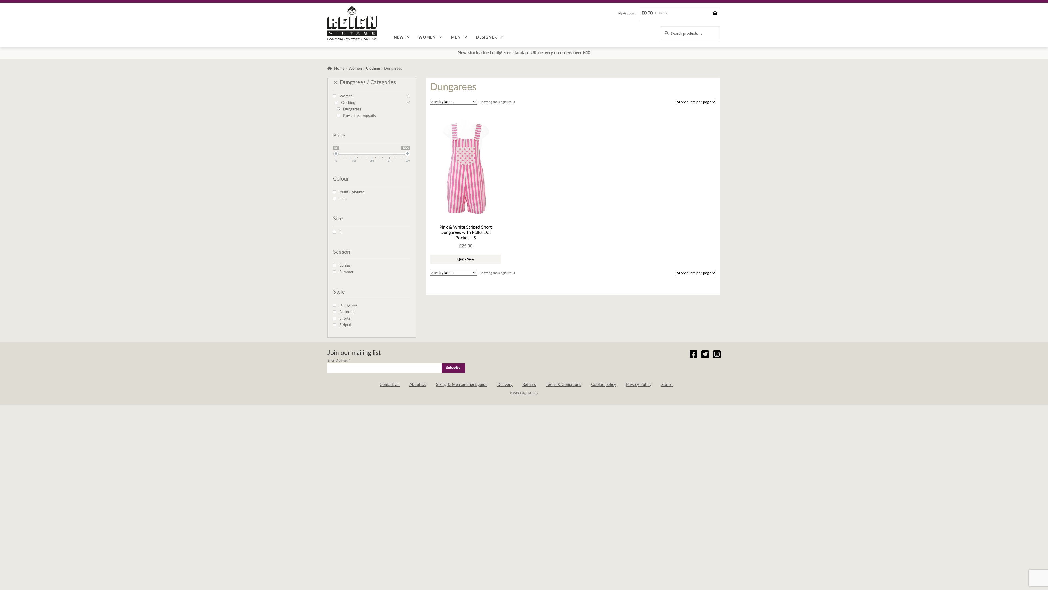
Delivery (505, 385)
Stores (667, 385)
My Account (626, 13)
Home (339, 68)
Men (456, 37)
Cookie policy (603, 385)
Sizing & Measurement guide (461, 385)
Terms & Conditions (563, 385)
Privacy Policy (638, 385)
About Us (417, 385)
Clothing (373, 68)
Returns (529, 385)
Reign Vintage (352, 22)
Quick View (465, 259)
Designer (486, 37)
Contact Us (390, 385)
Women (427, 37)
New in (402, 37)
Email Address (338, 360)
